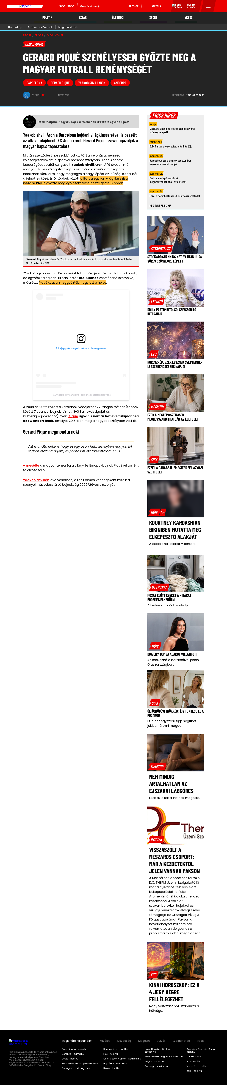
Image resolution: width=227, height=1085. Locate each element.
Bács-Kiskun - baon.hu (74, 1049)
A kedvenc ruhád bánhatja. (168, 605)
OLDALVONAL (55, 35)
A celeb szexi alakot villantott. (172, 544)
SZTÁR (83, 17)
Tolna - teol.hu (194, 1056)
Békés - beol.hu (70, 1058)
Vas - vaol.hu (194, 1061)
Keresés (156, 6)
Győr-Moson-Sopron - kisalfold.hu (122, 1058)
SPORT (153, 17)
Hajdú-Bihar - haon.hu (115, 1063)
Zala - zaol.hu (194, 1071)
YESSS (189, 17)
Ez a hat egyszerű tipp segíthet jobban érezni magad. (171, 723)
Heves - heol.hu (111, 1068)
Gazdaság (124, 1040)
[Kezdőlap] (25, 6)
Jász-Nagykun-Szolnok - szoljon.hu (158, 1050)
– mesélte (31, 465)
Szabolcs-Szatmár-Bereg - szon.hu (202, 1050)
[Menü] (208, 6)
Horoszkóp (15, 27)
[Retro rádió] (175, 6)
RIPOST (27, 35)
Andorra (120, 83)
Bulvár (161, 1040)
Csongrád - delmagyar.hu (76, 1068)
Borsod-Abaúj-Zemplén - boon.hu (80, 1063)
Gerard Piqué (60, 83)
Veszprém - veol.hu (197, 1066)
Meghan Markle (68, 27)
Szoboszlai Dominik (40, 27)
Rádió (200, 1040)
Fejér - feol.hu (110, 1054)
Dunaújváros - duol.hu (115, 1049)
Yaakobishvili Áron (92, 83)
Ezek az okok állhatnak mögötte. (174, 798)
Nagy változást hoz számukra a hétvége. (174, 1008)
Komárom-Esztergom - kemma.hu (164, 1056)
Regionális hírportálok (77, 1040)
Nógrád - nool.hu (154, 1061)
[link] (160, 248)
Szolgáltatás (181, 1040)
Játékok (134, 6)
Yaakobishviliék (36, 480)
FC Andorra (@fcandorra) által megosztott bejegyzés (81, 394)
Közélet (104, 1040)
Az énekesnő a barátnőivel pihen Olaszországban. (173, 662)
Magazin (144, 1040)
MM (43, 95)
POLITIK (47, 17)
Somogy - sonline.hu (156, 1066)
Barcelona (34, 83)
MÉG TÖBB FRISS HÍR (160, 205)
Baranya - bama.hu (73, 1054)
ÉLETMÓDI (118, 17)
